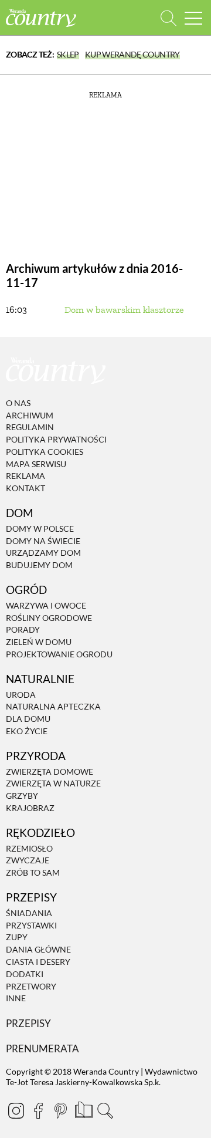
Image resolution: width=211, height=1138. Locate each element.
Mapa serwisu (36, 464)
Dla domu (28, 719)
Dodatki (24, 974)
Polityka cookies (44, 452)
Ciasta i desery (38, 962)
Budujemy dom (39, 565)
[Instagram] (16, 1110)
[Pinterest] (60, 1110)
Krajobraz (30, 808)
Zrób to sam (33, 872)
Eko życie (26, 731)
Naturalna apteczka (53, 707)
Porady (23, 630)
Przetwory (31, 986)
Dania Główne (38, 949)
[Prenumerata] (83, 1109)
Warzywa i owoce (46, 605)
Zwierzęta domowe (49, 771)
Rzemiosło (29, 848)
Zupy (17, 938)
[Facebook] (38, 1110)
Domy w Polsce (40, 528)
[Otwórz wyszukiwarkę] (168, 18)
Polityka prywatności (56, 439)
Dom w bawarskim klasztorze (124, 309)
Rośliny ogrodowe (49, 618)
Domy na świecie (43, 541)
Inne (16, 999)
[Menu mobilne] (193, 18)
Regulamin (30, 427)
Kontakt (25, 488)
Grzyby (22, 796)
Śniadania (29, 913)
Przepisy (28, 1023)
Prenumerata (42, 1048)
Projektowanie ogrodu (59, 654)
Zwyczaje (27, 861)
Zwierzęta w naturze (53, 784)
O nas (18, 403)
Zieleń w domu (39, 642)
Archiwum (29, 415)
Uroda (21, 695)
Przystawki (31, 925)
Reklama (25, 476)
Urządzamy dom (43, 553)
